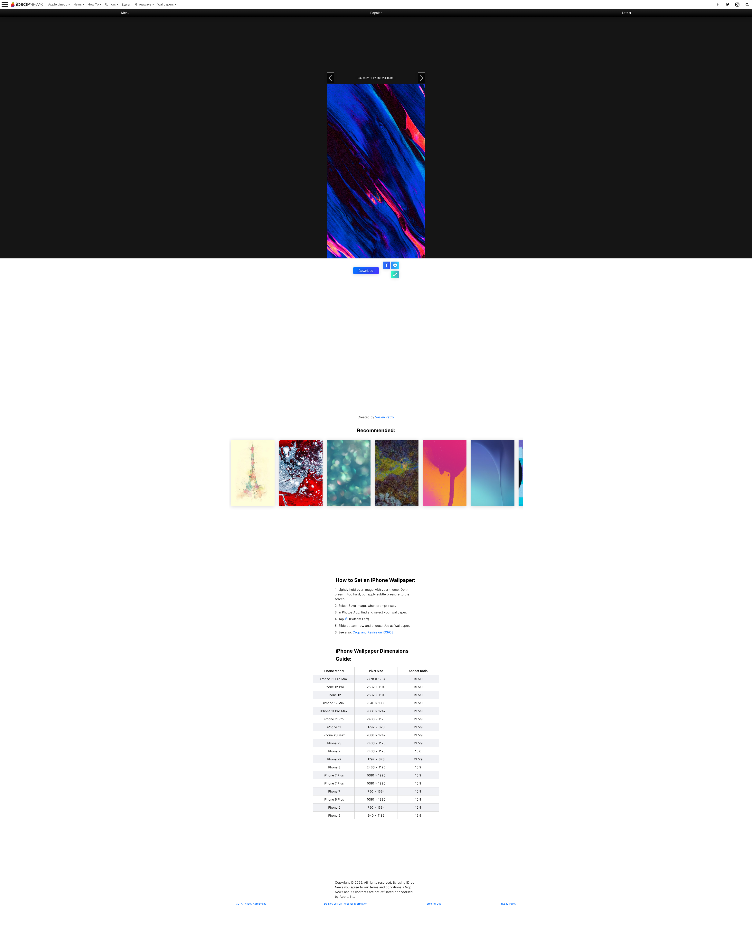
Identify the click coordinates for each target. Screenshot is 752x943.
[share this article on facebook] (386, 265)
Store (126, 4)
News (77, 4)
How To (93, 4)
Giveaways (143, 4)
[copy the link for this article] (395, 274)
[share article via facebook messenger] (395, 265)
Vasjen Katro (384, 417)
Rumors (110, 4)
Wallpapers (165, 4)
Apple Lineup (57, 4)
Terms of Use (433, 903)
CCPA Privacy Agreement (251, 903)
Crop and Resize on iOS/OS (373, 632)
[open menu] (5, 4)
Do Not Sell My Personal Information (345, 903)
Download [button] (366, 271)
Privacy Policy (508, 903)
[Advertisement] (376, 44)
